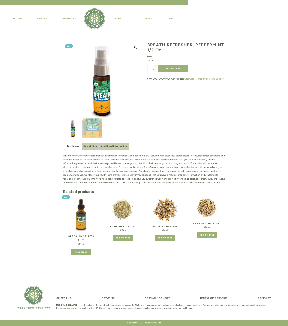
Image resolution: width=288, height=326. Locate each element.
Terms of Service (214, 298)
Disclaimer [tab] (73, 146)
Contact (264, 298)
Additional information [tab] (114, 146)
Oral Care (189, 78)
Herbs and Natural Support (210, 78)
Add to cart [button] (123, 238)
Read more (81, 252)
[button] (42, 18)
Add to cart (173, 69)
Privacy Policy (157, 298)
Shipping (64, 298)
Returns (108, 298)
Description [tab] (90, 146)
